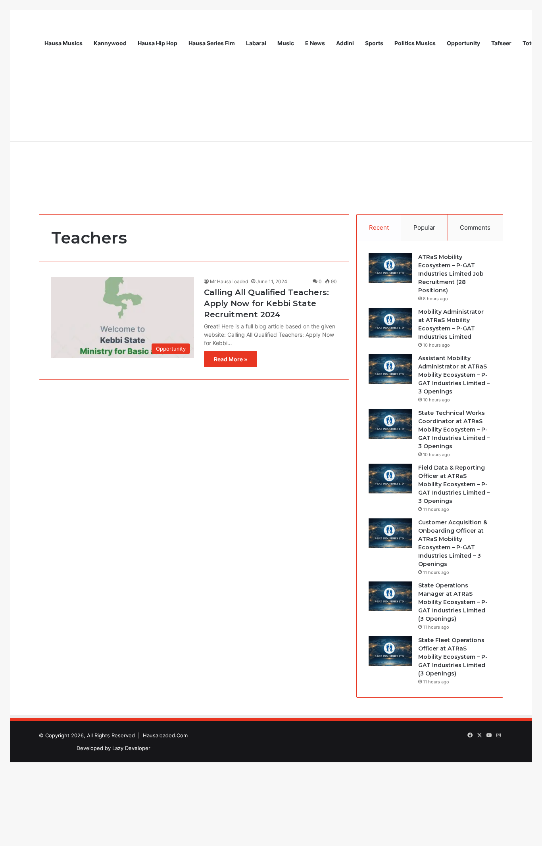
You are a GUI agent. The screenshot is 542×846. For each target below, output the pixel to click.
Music (285, 43)
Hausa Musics (63, 43)
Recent (379, 227)
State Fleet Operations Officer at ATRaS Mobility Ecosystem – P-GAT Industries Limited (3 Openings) (453, 657)
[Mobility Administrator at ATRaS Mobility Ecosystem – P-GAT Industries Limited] (390, 323)
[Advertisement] (271, 142)
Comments (475, 227)
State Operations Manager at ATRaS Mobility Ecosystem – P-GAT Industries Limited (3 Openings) (453, 602)
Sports (374, 43)
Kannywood (110, 43)
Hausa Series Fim (211, 43)
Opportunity (463, 43)
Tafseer (501, 43)
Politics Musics (415, 43)
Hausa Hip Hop (157, 43)
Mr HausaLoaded (229, 281)
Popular (424, 227)
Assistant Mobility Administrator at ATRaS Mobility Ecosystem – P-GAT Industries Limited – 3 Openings (454, 375)
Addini (345, 43)
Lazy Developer (131, 748)
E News (315, 43)
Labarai (256, 43)
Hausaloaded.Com (165, 735)
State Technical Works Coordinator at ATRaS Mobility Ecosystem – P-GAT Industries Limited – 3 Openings (454, 429)
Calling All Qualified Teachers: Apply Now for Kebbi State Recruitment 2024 (266, 303)
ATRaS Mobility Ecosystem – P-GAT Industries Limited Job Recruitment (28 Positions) (451, 273)
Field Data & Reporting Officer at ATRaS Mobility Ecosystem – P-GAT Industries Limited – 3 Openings (454, 484)
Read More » (230, 359)
